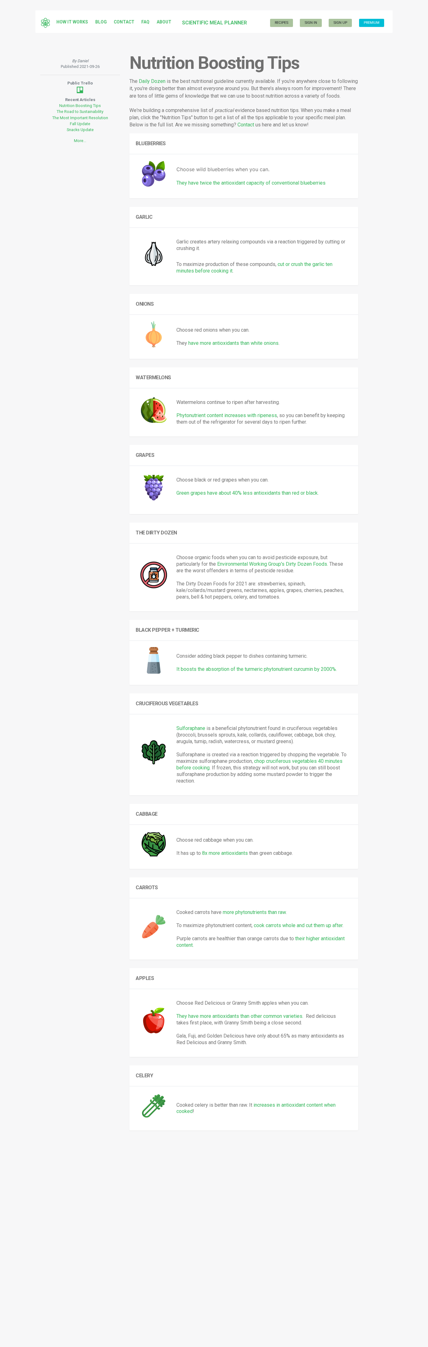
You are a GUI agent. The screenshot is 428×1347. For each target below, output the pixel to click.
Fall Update (80, 123)
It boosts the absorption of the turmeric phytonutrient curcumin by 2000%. (256, 669)
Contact (245, 125)
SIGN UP (340, 22)
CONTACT (124, 22)
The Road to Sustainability (80, 111)
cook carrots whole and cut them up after (298, 925)
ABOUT (164, 22)
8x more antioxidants (225, 853)
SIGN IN (311, 22)
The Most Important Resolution (80, 117)
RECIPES (281, 22)
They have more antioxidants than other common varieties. (239, 1016)
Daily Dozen (152, 81)
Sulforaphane (190, 728)
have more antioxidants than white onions (233, 343)
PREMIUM (371, 22)
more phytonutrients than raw (254, 912)
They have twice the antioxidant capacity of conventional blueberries (251, 183)
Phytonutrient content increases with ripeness (226, 415)
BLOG (101, 22)
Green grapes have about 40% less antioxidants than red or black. (247, 493)
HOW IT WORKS (72, 22)
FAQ (145, 22)
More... (80, 140)
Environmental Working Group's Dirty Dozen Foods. (272, 564)
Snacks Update (80, 129)
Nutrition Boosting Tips (80, 105)
